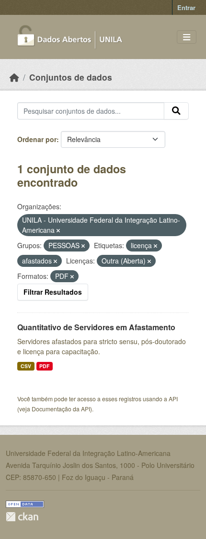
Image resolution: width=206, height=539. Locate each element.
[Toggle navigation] (186, 37)
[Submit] (176, 111)
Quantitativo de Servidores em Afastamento (96, 327)
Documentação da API (61, 409)
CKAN (22, 517)
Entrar (186, 7)
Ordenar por (37, 139)
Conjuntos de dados (70, 77)
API (173, 399)
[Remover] (58, 230)
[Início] (14, 77)
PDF (44, 366)
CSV (26, 366)
